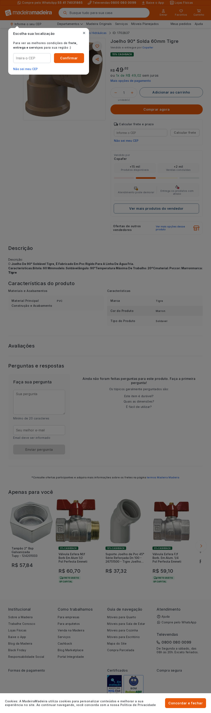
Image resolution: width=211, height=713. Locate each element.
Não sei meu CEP (25, 69)
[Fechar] (84, 32)
